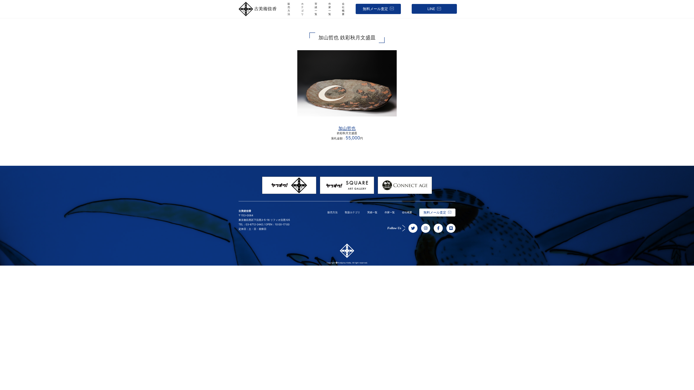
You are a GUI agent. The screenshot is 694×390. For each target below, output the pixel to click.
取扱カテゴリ (352, 212)
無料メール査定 (375, 9)
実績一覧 (372, 212)
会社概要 (407, 212)
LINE (431, 9)
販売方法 (332, 212)
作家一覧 (390, 212)
